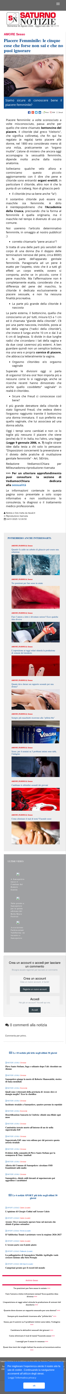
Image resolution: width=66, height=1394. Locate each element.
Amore (9, 34)
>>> (48, 1288)
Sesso (20, 34)
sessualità (19, 485)
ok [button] (34, 1385)
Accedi (35, 1009)
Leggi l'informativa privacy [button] (22, 1377)
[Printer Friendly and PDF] (53, 112)
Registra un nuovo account (35, 989)
